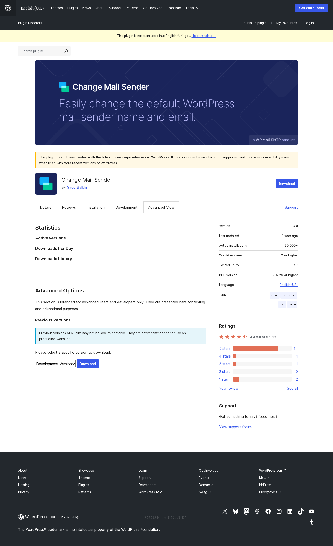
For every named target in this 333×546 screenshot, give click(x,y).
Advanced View (161, 207)
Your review (229, 388)
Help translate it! (204, 36)
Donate (206, 485)
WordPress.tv (151, 492)
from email (289, 295)
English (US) (289, 285)
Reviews (69, 207)
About (22, 470)
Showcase (86, 470)
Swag (205, 492)
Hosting (24, 485)
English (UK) (69, 517)
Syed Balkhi (77, 187)
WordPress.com (273, 470)
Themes (84, 478)
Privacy (23, 492)
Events (204, 478)
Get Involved (208, 470)
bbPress (267, 485)
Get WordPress (311, 8)
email (274, 295)
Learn (143, 470)
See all (292, 388)
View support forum (235, 427)
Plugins (83, 485)
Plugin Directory (30, 23)
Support (291, 207)
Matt (264, 478)
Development (126, 207)
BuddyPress (270, 492)
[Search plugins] (66, 51)
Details (45, 207)
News (22, 478)
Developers (147, 485)
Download (287, 184)
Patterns (84, 492)
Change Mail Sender (86, 179)
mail (282, 304)
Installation (96, 207)
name (292, 304)
